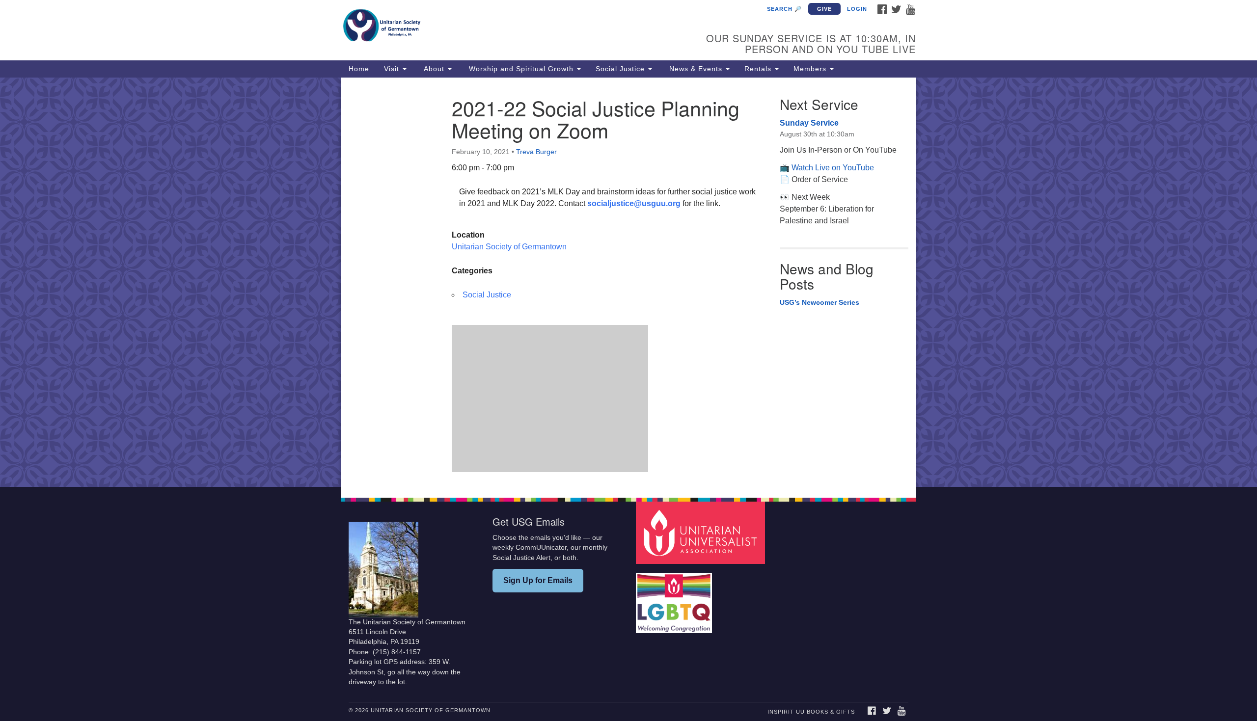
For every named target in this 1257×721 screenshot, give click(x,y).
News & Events (696, 69)
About (434, 69)
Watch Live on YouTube (833, 167)
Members (811, 69)
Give (824, 9)
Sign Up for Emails (538, 580)
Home (359, 69)
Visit (393, 69)
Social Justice (621, 69)
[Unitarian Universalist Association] (701, 532)
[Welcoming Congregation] (675, 598)
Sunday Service (809, 123)
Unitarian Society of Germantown (509, 246)
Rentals (759, 69)
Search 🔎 (784, 9)
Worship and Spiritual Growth (521, 69)
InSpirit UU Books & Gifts (811, 712)
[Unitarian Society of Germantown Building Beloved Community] (509, 27)
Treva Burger (536, 152)
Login (857, 9)
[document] (628, 282)
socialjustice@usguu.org (634, 203)
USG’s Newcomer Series (819, 302)
